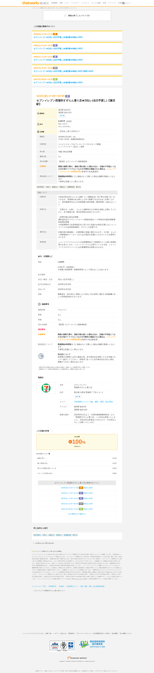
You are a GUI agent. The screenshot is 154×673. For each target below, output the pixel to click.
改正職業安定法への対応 (101, 633)
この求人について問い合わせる (44, 543)
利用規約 (71, 633)
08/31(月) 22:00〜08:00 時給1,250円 (77, 504)
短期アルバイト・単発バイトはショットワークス (48, 671)
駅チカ (75, 535)
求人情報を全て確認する (77, 514)
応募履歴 (54, 3)
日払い (45, 535)
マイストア (75, 3)
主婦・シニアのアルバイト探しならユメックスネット (104, 671)
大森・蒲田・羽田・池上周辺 (101, 402)
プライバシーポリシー (83, 633)
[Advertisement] (77, 614)
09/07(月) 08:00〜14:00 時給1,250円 (77, 509)
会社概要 (114, 633)
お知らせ (63, 633)
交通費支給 (67, 535)
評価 (104, 3)
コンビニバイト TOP (80, 578)
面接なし (52, 535)
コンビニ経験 (96, 3)
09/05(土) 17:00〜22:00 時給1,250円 (77, 498)
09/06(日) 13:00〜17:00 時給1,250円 (77, 488)
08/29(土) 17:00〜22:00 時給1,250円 (77, 493)
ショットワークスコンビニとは (33, 633)
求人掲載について (125, 633)
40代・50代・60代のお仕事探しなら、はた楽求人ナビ (75, 671)
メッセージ (85, 3)
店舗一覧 (48, 633)
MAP (61, 115)
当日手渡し (37, 535)
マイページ (112, 3)
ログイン (128, 3)
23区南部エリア (80, 402)
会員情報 (121, 3)
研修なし (59, 535)
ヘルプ (55, 633)
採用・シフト (64, 3)
